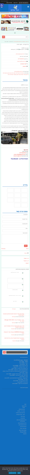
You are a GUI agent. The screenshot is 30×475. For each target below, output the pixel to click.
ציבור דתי (26, 379)
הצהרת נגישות (9, 2)
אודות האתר (24, 406)
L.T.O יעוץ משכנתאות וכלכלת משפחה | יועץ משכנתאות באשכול (14, 326)
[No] (28, 470)
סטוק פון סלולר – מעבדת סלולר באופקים (20, 373)
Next (27, 248)
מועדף (25, 253)
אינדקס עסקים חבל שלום (21, 420)
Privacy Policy (23, 432)
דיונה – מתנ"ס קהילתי (23, 367)
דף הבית (27, 41)
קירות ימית (23, 416)
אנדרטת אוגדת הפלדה (23, 365)
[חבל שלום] (15, 11)
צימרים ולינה (22, 421)
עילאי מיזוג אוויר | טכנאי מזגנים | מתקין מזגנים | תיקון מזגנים (13, 314)
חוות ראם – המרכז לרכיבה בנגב (22, 375)
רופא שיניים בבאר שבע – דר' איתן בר (21, 369)
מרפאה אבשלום (22, 409)
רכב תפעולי (26, 260)
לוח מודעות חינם (23, 426)
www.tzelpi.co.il (18, 156)
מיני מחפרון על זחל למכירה (22, 368)
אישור (19, 472)
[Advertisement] (15, 450)
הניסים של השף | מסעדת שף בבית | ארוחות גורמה (14, 338)
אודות (27, 376)
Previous (3, 248)
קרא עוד (13, 316)
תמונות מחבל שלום (22, 430)
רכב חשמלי (26, 258)
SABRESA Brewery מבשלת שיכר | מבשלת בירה (14, 332)
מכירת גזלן (25, 382)
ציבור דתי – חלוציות (21, 411)
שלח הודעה (24, 61)
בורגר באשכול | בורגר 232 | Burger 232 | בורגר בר (14, 320)
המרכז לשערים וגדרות (23, 380)
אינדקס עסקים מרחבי (18, 41)
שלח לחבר (19, 61)
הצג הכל (14, 309)
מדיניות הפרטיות (12, 472)
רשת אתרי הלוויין (23, 428)
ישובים (26, 362)
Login (23, 361)
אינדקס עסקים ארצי (22, 424)
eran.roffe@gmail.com (19, 154)
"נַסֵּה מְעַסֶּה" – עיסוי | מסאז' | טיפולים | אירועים (19, 378)
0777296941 (21, 59)
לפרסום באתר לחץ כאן (23, 2)
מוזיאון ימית (23, 418)
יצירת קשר (15, 2)
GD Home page (19, 360)
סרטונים (24, 433)
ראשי (27, 364)
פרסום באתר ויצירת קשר (23, 383)
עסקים (23, 41)
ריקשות (27, 263)
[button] (2, 5)
